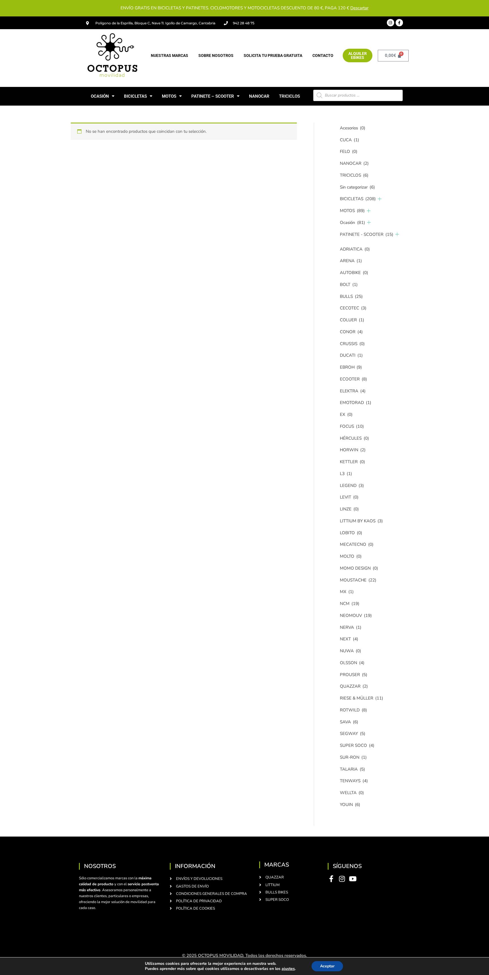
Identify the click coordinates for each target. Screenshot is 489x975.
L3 (346, 473)
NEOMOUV (356, 615)
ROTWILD (353, 710)
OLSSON (352, 663)
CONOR (351, 332)
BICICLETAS (135, 96)
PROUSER (353, 674)
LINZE (349, 509)
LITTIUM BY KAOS (361, 521)
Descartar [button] (359, 8)
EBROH (351, 367)
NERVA (350, 627)
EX (346, 414)
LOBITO (351, 533)
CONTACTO (322, 55)
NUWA (350, 651)
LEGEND (352, 485)
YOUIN (350, 804)
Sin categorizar (357, 187)
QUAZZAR (354, 686)
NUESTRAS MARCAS (169, 55)
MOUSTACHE (358, 580)
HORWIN (353, 450)
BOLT (349, 284)
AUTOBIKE (354, 272)
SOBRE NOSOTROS (215, 55)
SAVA (349, 722)
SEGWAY (352, 733)
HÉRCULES (354, 438)
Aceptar (327, 966)
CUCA (349, 140)
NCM (349, 603)
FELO (348, 151)
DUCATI (351, 355)
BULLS (351, 296)
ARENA (351, 261)
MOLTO (351, 556)
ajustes (288, 968)
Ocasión (352, 222)
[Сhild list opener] (379, 199)
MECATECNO (357, 544)
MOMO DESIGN (359, 568)
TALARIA (352, 769)
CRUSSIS (352, 344)
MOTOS (169, 96)
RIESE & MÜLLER (361, 698)
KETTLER (352, 462)
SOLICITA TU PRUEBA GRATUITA (273, 55)
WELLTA (352, 793)
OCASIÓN (100, 96)
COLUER (352, 320)
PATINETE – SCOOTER (212, 96)
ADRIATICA (355, 249)
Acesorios (352, 128)
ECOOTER (353, 379)
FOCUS (352, 426)
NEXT (349, 639)
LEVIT (349, 497)
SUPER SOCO (357, 745)
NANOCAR (259, 96)
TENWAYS (354, 781)
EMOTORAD (355, 402)
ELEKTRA (353, 391)
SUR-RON (353, 757)
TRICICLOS (289, 96)
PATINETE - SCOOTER (366, 234)
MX (347, 592)
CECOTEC (353, 308)
